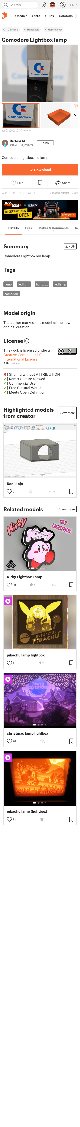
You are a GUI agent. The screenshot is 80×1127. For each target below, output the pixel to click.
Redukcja (15, 484)
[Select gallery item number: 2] (42, 475)
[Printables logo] (4, 16)
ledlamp (60, 284)
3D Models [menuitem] (19, 16)
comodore (11, 294)
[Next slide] (74, 115)
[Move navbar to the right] (76, 15)
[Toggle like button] (9, 491)
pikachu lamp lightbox (26, 655)
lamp (8, 284)
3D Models (12, 29)
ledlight (23, 284)
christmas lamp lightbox (27, 733)
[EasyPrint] (44, 5)
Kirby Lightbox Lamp (24, 577)
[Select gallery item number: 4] (44, 568)
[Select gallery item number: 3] (40, 568)
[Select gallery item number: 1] (37, 475)
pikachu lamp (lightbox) (27, 811)
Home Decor (55, 29)
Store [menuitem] (36, 16)
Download (42, 170)
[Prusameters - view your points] (52, 4)
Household (33, 29)
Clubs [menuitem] (49, 16)
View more (67, 413)
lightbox (42, 284)
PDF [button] (72, 246)
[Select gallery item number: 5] (47, 568)
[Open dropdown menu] (74, 39)
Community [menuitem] (67, 16)
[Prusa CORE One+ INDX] (40, 210)
